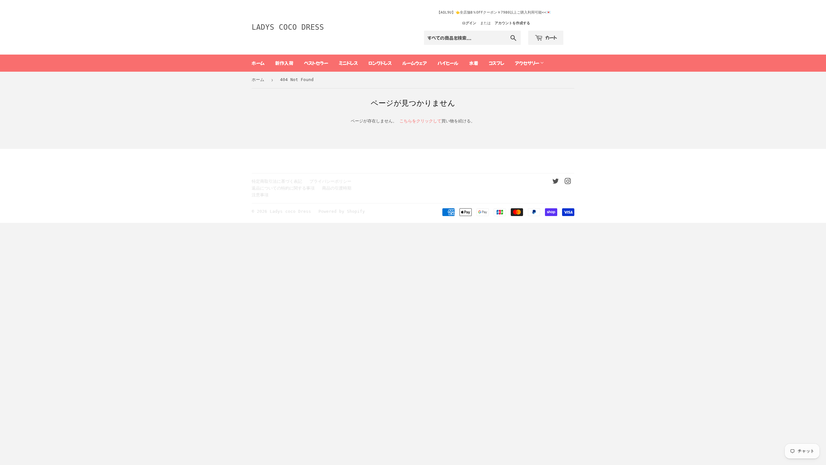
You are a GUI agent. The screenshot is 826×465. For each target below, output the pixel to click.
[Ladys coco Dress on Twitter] (555, 182)
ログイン (469, 23)
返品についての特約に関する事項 (283, 188)
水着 (473, 63)
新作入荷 (284, 63)
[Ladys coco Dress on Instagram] (568, 182)
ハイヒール (448, 63)
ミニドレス (348, 63)
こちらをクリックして (420, 121)
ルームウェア (414, 63)
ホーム (258, 63)
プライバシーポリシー (330, 181)
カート (550, 37)
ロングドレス (380, 63)
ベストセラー (316, 63)
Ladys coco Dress (288, 27)
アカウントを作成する (512, 23)
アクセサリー (527, 63)
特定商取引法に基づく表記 (277, 181)
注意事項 (260, 194)
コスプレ (496, 63)
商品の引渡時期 (336, 188)
